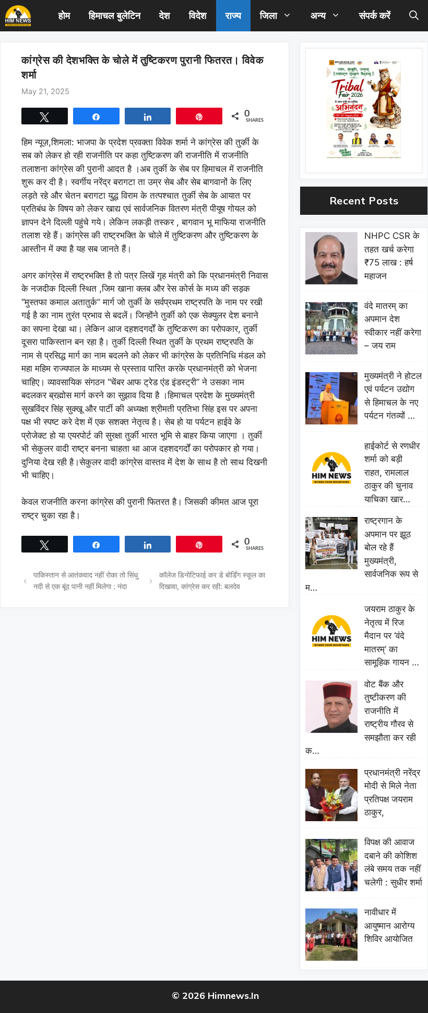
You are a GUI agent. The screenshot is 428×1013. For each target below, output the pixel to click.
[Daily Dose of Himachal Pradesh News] (18, 15)
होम (64, 15)
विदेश (198, 15)
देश (164, 15)
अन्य (318, 15)
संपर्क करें (374, 15)
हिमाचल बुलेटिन (114, 15)
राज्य (233, 15)
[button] (414, 15)
